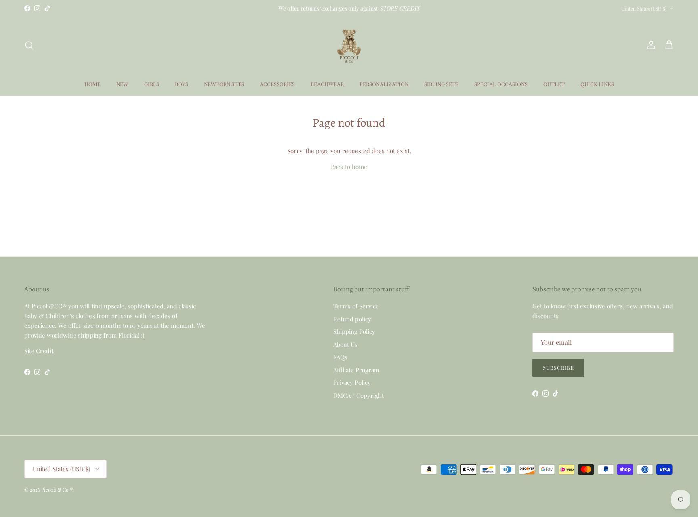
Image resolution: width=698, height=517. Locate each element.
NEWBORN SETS (224, 84)
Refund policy (352, 319)
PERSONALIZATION (384, 84)
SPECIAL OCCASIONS (501, 84)
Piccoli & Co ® (57, 489)
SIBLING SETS (441, 84)
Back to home (349, 166)
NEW (122, 84)
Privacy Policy (352, 382)
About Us (345, 344)
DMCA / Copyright (358, 395)
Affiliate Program (356, 370)
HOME (92, 84)
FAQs (340, 357)
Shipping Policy (354, 331)
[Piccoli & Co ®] (349, 45)
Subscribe (558, 367)
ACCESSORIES (277, 84)
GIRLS (151, 84)
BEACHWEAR (327, 84)
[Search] (29, 45)
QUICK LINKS (597, 84)
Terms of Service (356, 306)
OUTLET (554, 84)
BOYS (181, 84)
